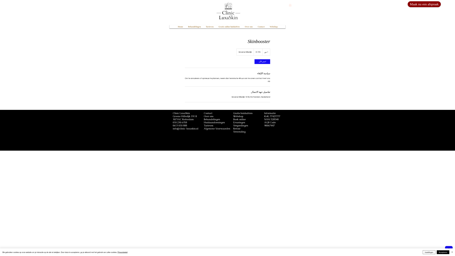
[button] (290, 5)
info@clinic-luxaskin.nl (185, 128)
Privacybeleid (122, 252)
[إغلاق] (452, 252)
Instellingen (429, 252)
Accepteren (443, 252)
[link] (262, 61)
